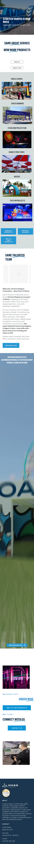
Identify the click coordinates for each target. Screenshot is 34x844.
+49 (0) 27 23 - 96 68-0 (10, 835)
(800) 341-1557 (7, 830)
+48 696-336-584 (8, 841)
